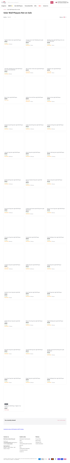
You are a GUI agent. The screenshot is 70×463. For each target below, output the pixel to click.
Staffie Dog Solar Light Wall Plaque (33, 264)
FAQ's (21, 440)
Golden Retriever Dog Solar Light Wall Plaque (12, 321)
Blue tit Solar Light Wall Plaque (10, 97)
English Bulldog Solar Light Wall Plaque (55, 321)
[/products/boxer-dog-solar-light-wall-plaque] (35, 282)
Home (5, 9)
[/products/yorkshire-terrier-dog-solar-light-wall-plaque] (13, 282)
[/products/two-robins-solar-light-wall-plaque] (13, 29)
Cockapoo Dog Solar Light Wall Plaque (12, 264)
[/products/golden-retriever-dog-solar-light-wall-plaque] (13, 310)
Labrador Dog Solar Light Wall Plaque (12, 152)
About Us (21, 445)
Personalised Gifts (29, 5)
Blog (20, 446)
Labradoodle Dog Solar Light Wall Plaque (34, 349)
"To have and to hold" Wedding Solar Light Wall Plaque (34, 40)
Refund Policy (38, 440)
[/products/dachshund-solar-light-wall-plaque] (13, 198)
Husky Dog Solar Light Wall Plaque (54, 264)
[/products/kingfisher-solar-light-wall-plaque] (56, 58)
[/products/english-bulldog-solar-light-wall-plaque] (56, 310)
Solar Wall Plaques (18, 5)
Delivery (21, 442)
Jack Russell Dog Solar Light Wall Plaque (12, 179)
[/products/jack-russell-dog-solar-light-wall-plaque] (13, 169)
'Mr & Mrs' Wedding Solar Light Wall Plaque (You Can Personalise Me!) (13, 69)
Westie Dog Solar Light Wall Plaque (33, 152)
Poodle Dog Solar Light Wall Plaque (54, 292)
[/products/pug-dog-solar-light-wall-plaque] (35, 227)
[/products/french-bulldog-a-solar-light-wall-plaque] (56, 227)
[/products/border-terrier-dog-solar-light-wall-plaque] (56, 198)
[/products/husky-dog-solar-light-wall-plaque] (56, 254)
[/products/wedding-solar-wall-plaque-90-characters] (56, 29)
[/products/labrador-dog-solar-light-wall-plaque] (13, 142)
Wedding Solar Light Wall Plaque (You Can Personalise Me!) (55, 40)
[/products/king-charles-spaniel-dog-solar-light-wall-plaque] (35, 198)
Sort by (5, 17)
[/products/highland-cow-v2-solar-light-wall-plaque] (35, 87)
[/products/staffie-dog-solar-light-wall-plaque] (35, 254)
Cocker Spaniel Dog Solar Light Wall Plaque (34, 124)
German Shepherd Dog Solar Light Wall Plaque (34, 180)
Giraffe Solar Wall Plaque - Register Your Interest (12, 406)
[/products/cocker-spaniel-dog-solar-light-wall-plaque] (35, 114)
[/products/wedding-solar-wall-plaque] (13, 58)
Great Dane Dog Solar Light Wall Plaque (12, 378)
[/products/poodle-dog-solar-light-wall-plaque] (56, 282)
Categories (3, 5)
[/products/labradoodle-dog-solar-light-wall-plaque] (35, 339)
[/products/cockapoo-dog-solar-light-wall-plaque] (13, 254)
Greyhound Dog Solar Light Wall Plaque (55, 124)
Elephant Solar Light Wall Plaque (53, 97)
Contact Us (45, 5)
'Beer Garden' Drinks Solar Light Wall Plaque (35, 68)
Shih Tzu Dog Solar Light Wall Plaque (54, 179)
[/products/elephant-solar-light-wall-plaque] (56, 87)
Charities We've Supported (24, 448)
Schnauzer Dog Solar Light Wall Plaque (12, 237)
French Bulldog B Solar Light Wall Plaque (55, 378)
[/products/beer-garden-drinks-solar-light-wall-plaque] (35, 58)
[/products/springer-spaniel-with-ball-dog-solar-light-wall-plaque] (56, 339)
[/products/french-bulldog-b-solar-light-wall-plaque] (56, 368)
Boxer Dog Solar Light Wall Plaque (33, 292)
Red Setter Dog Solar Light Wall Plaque (12, 349)
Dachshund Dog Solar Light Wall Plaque (12, 208)
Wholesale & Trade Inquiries (25, 438)
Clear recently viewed (61, 420)
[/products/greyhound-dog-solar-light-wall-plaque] (56, 114)
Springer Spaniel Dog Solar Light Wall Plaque (13, 124)
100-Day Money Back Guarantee (26, 443)
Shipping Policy (38, 442)
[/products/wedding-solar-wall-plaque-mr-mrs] (35, 29)
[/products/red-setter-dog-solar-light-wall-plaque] (13, 339)
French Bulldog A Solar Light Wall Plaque (55, 237)
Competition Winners (24, 450)
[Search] (51, 2)
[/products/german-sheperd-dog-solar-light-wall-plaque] (35, 169)
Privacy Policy (38, 438)
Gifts (35, 5)
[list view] (65, 17)
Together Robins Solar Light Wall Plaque (12, 40)
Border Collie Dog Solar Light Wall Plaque (55, 152)
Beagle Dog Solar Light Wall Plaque (33, 378)
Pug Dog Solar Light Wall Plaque (32, 237)
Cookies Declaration (39, 443)
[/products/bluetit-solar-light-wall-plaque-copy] (13, 87)
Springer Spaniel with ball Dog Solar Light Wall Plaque (55, 350)
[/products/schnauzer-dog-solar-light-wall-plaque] (13, 227)
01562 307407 (10, 443)
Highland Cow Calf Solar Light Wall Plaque (34, 97)
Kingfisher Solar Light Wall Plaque (54, 68)
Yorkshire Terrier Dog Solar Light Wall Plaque (12, 293)
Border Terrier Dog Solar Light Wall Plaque (56, 208)
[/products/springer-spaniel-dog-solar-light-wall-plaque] (13, 114)
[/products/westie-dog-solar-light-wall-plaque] (35, 142)
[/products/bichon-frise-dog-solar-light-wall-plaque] (35, 310)
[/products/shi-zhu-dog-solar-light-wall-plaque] (56, 169)
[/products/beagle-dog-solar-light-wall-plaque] (35, 368)
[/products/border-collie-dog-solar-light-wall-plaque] (56, 142)
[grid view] (64, 17)
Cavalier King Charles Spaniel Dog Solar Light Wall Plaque (35, 209)
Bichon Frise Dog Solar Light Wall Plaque (34, 321)
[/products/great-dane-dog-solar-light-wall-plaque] (13, 368)
